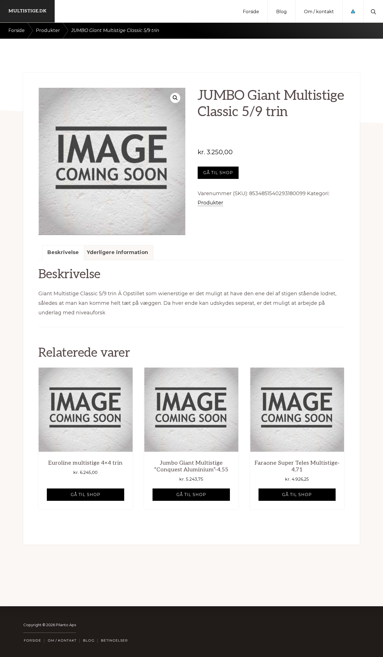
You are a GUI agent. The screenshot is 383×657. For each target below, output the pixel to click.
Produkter (48, 30)
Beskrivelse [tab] (63, 252)
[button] (373, 11)
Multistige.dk (27, 11)
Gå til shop (218, 172)
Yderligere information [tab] (117, 252)
